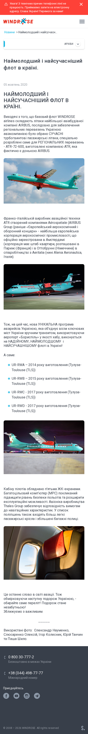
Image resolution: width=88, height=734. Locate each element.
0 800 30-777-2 (21, 657)
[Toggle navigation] (81, 21)
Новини (9, 32)
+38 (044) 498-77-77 (25, 673)
